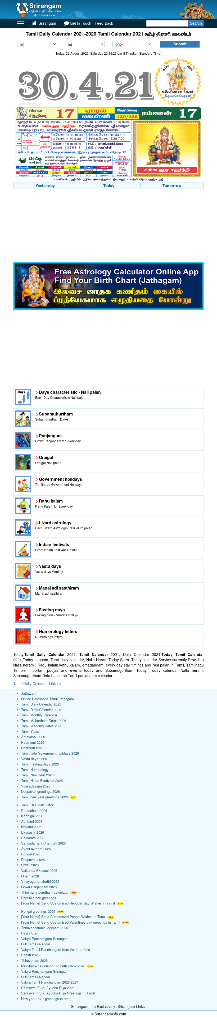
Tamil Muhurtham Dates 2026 (43, 720)
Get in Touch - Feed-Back (91, 23)
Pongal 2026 (30, 853)
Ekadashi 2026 (32, 832)
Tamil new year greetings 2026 (44, 796)
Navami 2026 (31, 826)
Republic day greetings (38, 897)
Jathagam (28, 693)
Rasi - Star (29, 933)
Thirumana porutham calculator (45, 892)
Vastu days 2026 (34, 758)
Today (108, 185)
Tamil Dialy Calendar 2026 (41, 709)
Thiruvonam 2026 (34, 960)
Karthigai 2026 (32, 815)
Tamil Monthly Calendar (39, 714)
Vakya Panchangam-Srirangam (45, 938)
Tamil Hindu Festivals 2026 (42, 780)
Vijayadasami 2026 (35, 786)
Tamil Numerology (35, 769)
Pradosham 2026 (34, 810)
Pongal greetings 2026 (38, 911)
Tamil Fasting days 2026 (40, 764)
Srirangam (47, 23)
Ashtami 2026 (31, 821)
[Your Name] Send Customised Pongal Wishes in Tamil (63, 916)
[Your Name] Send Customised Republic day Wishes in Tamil (68, 903)
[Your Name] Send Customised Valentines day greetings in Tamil (70, 922)
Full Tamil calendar (35, 943)
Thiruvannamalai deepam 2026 (44, 927)
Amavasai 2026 (33, 736)
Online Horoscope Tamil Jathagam (47, 698)
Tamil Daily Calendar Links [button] (36, 683)
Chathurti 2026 (32, 747)
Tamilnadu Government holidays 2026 (50, 753)
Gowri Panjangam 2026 (39, 886)
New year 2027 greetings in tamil (46, 998)
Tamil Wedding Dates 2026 (41, 725)
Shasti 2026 (30, 954)
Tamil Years (30, 731)
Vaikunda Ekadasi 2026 (39, 870)
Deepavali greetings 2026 (40, 791)
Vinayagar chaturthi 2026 (40, 881)
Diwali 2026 (30, 864)
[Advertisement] (108, 226)
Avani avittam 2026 (36, 848)
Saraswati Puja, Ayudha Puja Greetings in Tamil (58, 993)
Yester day (45, 185)
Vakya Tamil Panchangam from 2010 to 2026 (55, 949)
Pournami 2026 (32, 742)
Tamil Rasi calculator (37, 804)
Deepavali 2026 (33, 859)
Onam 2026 (30, 875)
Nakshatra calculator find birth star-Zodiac (53, 965)
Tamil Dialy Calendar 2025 (41, 704)
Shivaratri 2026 (32, 837)
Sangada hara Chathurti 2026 (43, 843)
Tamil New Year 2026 (37, 774)
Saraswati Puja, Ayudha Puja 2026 (47, 987)
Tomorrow (172, 185)
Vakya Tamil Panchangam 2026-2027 (49, 982)
